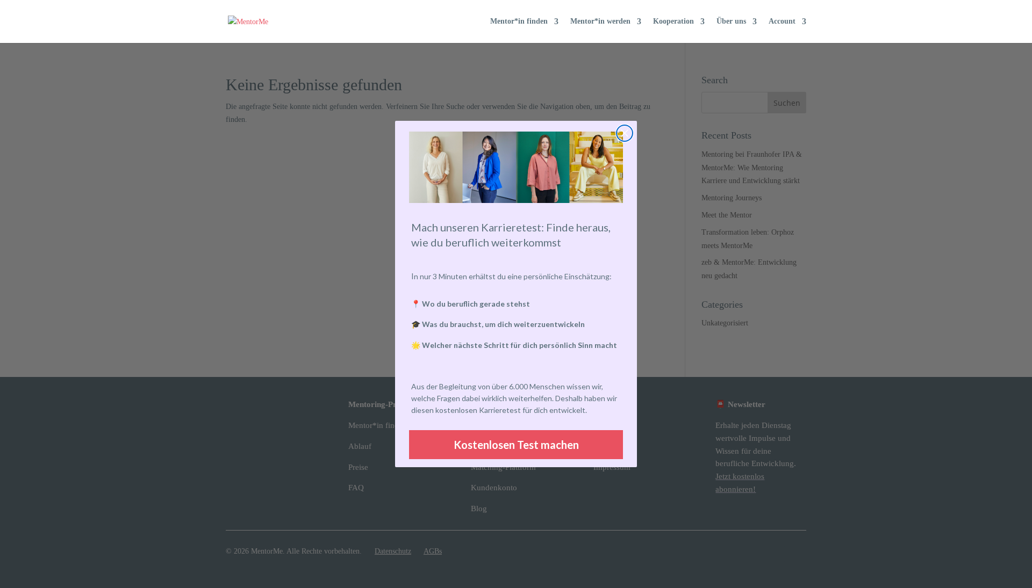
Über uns (731, 21)
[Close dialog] (625, 133)
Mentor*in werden (600, 21)
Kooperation (673, 21)
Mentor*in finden (519, 21)
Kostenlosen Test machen (516, 444)
